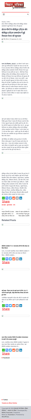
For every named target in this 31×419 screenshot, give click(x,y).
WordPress (5, 417)
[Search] (28, 14)
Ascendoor (11, 414)
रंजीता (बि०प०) (6, 39)
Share (6, 201)
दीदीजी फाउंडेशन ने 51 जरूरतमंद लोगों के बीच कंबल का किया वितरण (15, 247)
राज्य (14, 205)
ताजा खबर (4, 205)
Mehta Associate (7, 412)
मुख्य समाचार (9, 205)
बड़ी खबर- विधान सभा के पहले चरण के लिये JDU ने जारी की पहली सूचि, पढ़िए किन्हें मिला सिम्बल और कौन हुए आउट (15, 293)
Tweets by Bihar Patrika (9, 403)
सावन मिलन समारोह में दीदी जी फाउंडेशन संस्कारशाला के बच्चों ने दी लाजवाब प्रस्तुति (15, 338)
